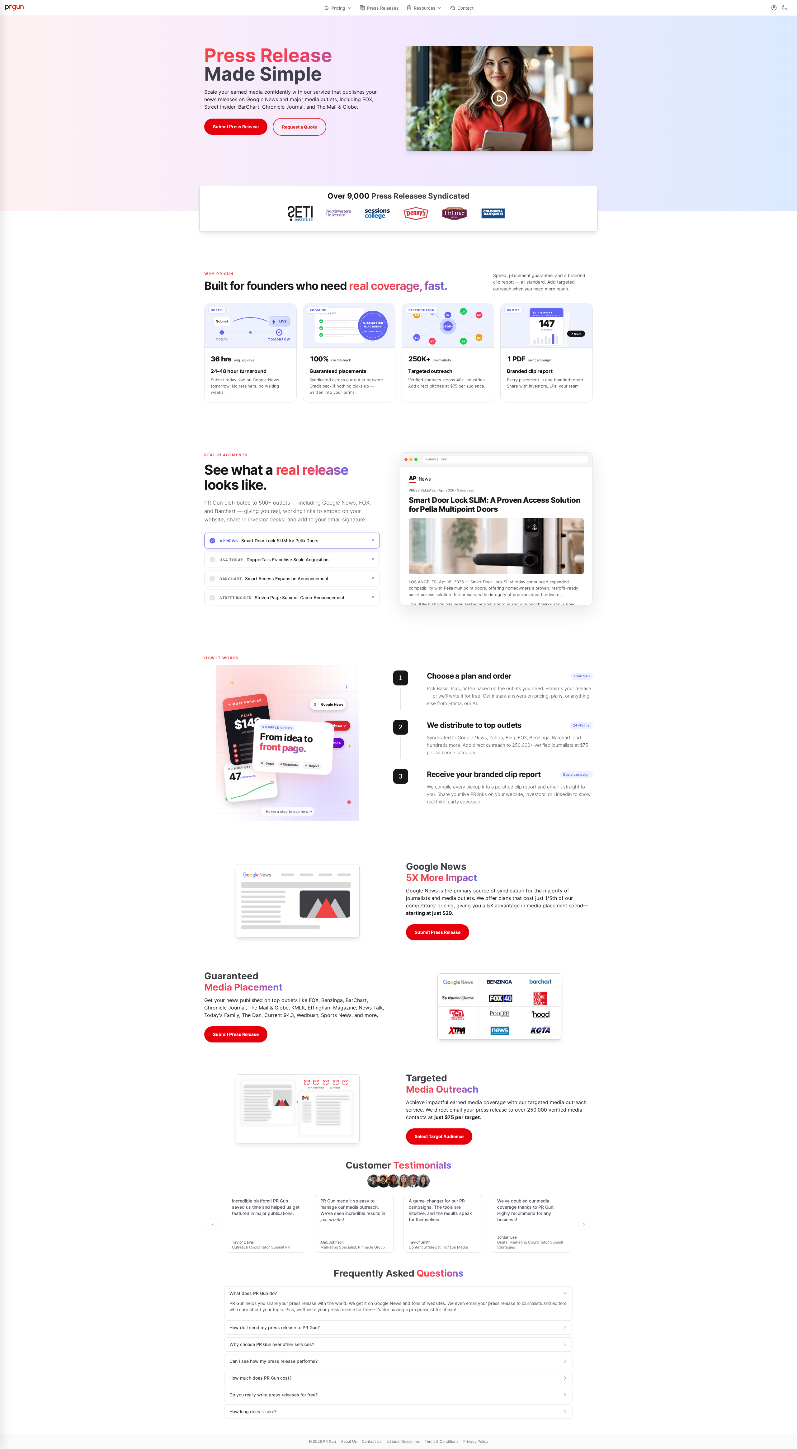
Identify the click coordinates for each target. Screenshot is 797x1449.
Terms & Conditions (441, 1441)
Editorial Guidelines (403, 1441)
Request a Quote (299, 126)
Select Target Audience (439, 1136)
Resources (425, 8)
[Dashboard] (774, 8)
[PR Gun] (162, 8)
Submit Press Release (236, 126)
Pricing (338, 8)
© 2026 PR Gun (322, 1441)
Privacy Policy (475, 1441)
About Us (349, 1441)
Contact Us (371, 1441)
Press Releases (383, 8)
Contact (465, 8)
